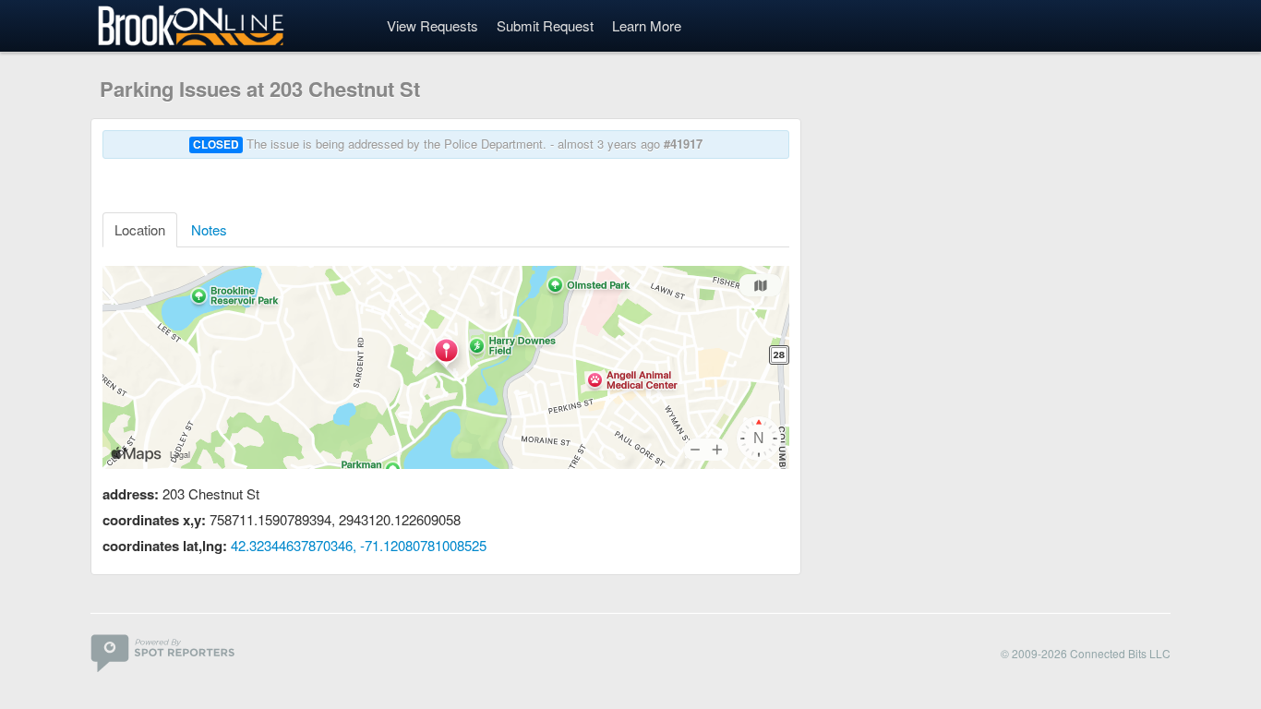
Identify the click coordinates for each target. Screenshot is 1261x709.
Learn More (646, 25)
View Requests (432, 25)
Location (139, 229)
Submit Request (545, 25)
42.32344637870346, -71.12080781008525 (358, 545)
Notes (209, 229)
